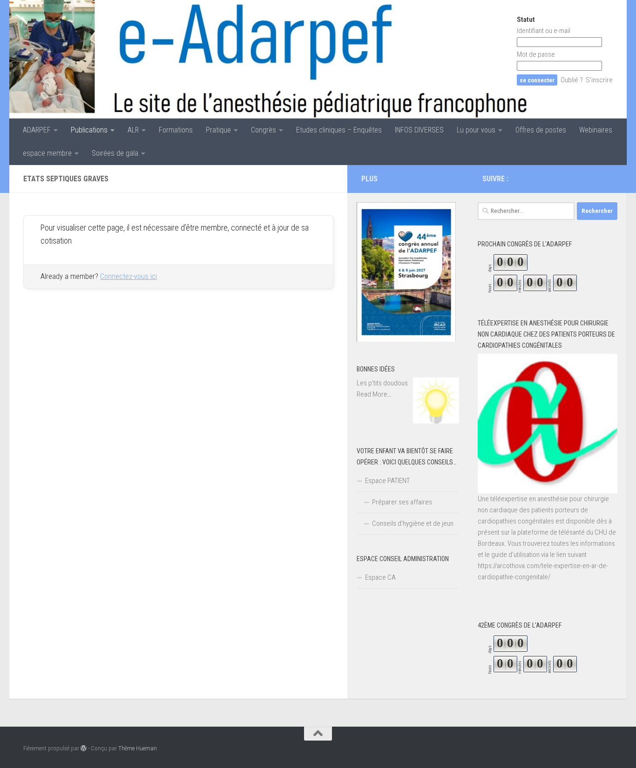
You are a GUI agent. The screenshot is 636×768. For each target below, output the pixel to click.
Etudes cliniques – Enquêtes (339, 130)
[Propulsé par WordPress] (84, 748)
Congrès (263, 130)
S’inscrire (599, 80)
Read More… (374, 395)
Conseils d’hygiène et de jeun (412, 523)
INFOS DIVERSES (419, 130)
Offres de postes (540, 130)
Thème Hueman (137, 748)
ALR (133, 130)
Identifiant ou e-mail (543, 30)
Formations (176, 130)
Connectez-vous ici (128, 276)
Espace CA (380, 577)
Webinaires (595, 130)
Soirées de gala (115, 153)
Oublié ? (572, 80)
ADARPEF (37, 130)
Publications (89, 130)
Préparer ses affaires (402, 502)
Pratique (218, 130)
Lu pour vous (476, 130)
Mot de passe (536, 54)
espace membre (47, 153)
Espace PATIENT (387, 481)
